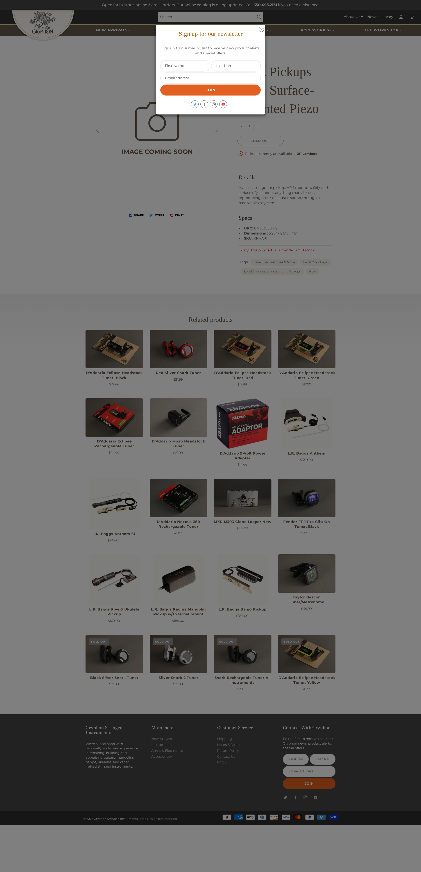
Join (211, 90)
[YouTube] (223, 104)
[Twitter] (195, 104)
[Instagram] (214, 104)
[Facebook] (204, 104)
